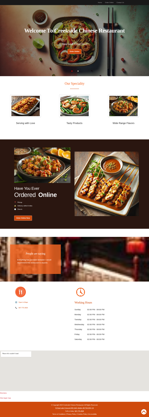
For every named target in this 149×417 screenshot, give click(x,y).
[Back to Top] (143, 411)
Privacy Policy (71, 414)
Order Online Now (23, 218)
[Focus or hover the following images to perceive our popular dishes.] (25, 107)
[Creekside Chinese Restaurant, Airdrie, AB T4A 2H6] (74, 370)
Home (100, 2)
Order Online (109, 2)
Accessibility (92, 414)
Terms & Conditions (58, 414)
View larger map (5, 398)
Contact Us (120, 2)
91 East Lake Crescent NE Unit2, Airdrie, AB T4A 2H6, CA (74, 408)
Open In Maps (23, 302)
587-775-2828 (23, 308)
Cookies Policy (82, 414)
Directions (3, 393)
